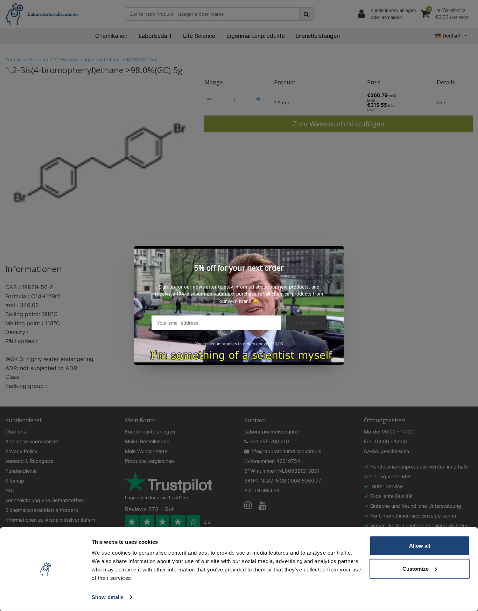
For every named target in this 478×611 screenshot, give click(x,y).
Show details (108, 597)
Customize (415, 568)
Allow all (419, 546)
